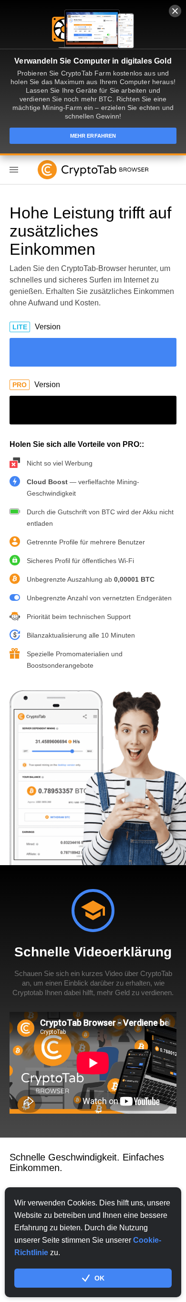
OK (99, 1278)
